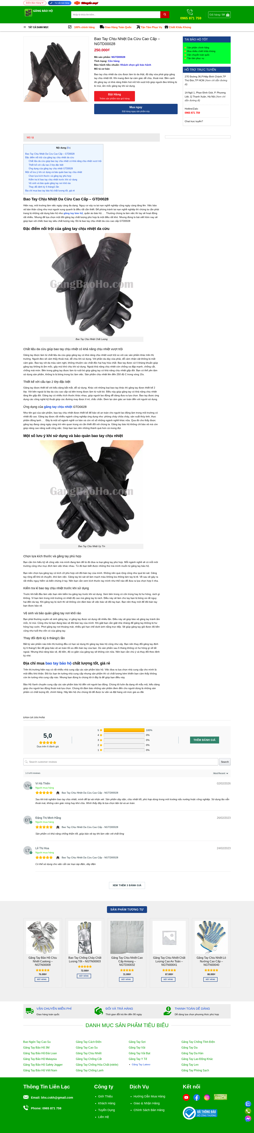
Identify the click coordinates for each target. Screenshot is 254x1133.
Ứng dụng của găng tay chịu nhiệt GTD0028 (51, 168)
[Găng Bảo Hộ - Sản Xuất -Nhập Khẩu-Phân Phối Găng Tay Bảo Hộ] (44, 14)
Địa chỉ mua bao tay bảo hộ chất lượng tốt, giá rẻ (50, 190)
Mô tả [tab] (30, 137)
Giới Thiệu (105, 1096)
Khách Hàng (106, 1103)
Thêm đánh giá (205, 739)
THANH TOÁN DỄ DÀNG (192, 1008)
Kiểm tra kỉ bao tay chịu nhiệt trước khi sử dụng (53, 179)
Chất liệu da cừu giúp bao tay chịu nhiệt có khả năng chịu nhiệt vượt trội (65, 161)
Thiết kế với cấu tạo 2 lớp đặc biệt (46, 165)
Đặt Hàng (114, 94)
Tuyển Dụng (106, 1110)
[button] (219, 14)
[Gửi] (164, 14)
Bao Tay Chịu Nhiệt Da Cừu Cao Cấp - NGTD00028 (90, 792)
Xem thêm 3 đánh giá (127, 885)
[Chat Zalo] (248, 1103)
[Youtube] (186, 1097)
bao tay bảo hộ (58, 663)
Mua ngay (135, 107)
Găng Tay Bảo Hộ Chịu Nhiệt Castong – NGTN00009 (43, 961)
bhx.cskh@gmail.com (57, 1097)
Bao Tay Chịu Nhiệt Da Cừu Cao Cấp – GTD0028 (49, 154)
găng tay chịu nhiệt (58, 407)
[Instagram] (207, 1097)
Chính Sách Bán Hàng (149, 1110)
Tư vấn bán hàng (61, 3)
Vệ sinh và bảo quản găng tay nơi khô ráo (50, 183)
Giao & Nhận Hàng (147, 1103)
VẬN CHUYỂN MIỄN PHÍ (54, 1008)
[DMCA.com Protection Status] (220, 1096)
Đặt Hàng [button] (41, 979)
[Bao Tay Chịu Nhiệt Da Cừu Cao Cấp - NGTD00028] (58, 792)
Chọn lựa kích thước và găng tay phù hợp (50, 176)
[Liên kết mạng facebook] (248, 1118)
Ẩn (68, 148)
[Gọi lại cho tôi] (248, 1110)
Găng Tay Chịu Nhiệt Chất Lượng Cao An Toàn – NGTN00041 (169, 961)
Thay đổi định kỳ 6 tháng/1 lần (44, 187)
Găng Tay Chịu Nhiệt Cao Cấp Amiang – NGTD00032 (127, 961)
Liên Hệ (103, 1117)
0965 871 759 (192, 112)
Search (225, 761)
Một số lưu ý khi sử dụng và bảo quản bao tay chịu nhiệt (53, 172)
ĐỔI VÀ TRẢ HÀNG (119, 1008)
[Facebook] (196, 1097)
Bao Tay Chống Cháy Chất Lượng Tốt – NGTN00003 (84, 959)
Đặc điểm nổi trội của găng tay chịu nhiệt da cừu (49, 157)
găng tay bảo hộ (73, 213)
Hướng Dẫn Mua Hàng (149, 1096)
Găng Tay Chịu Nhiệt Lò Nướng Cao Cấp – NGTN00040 (211, 961)
